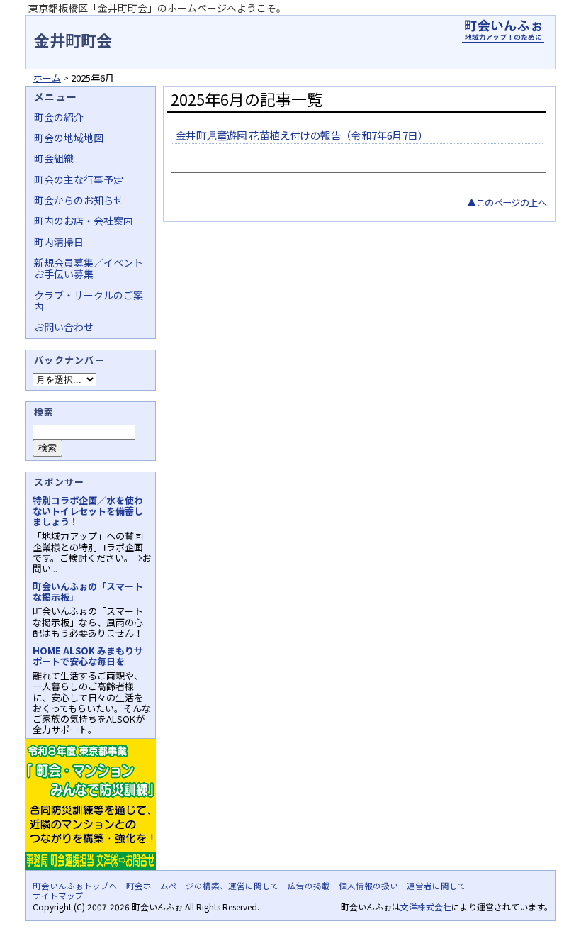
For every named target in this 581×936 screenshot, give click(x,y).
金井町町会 (73, 39)
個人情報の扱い (368, 885)
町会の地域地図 (68, 137)
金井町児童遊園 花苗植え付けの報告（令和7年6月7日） (302, 135)
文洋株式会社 (425, 907)
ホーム (47, 77)
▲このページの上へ (506, 202)
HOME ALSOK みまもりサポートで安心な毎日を (88, 656)
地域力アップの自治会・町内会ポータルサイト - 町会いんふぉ (503, 31)
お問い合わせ (64, 327)
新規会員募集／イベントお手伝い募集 (88, 268)
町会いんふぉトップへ (75, 885)
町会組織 (54, 158)
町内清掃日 (59, 242)
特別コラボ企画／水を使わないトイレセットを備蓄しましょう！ (88, 511)
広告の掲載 (309, 885)
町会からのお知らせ (78, 200)
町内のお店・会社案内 (83, 220)
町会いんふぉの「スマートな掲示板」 (88, 591)
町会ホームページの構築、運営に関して (202, 885)
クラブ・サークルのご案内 (88, 300)
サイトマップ (58, 895)
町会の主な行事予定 (78, 179)
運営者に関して (436, 885)
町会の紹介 (59, 117)
